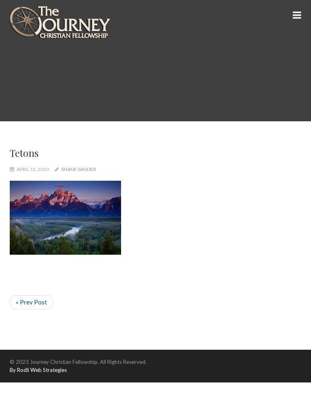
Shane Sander (78, 169)
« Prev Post (31, 302)
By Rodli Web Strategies (38, 370)
